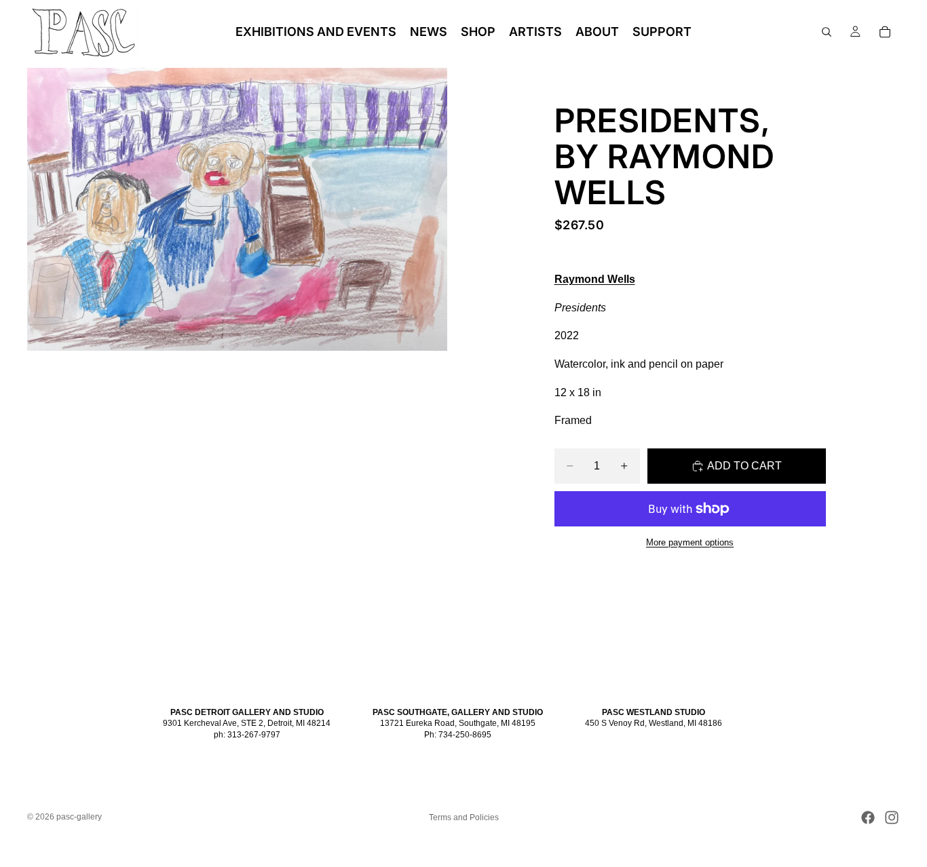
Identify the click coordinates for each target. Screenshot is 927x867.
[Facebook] (868, 817)
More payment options (690, 542)
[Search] (826, 32)
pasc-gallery (79, 817)
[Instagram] (892, 817)
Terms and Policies (464, 817)
